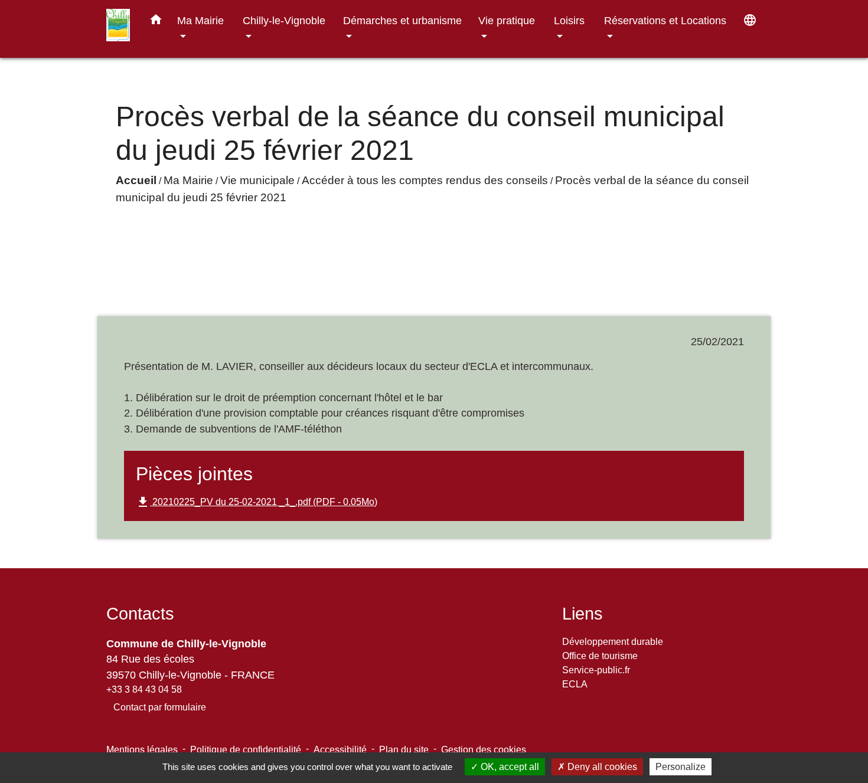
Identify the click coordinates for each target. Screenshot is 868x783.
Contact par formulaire (159, 707)
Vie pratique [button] (506, 20)
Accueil (136, 180)
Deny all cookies (601, 767)
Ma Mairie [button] (200, 20)
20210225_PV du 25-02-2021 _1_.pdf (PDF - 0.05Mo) (256, 502)
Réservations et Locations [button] (665, 20)
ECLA (575, 684)
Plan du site (404, 750)
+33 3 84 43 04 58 (144, 689)
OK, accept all (508, 767)
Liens (582, 613)
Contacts (140, 613)
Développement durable (612, 642)
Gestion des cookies (483, 750)
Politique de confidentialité (245, 750)
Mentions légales (142, 750)
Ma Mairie (188, 180)
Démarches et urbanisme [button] (402, 20)
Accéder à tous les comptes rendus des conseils (425, 180)
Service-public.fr (596, 670)
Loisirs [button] (569, 20)
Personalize (680, 767)
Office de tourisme (600, 656)
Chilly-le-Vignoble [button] (284, 20)
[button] (155, 22)
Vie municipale (257, 180)
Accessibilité (340, 750)
